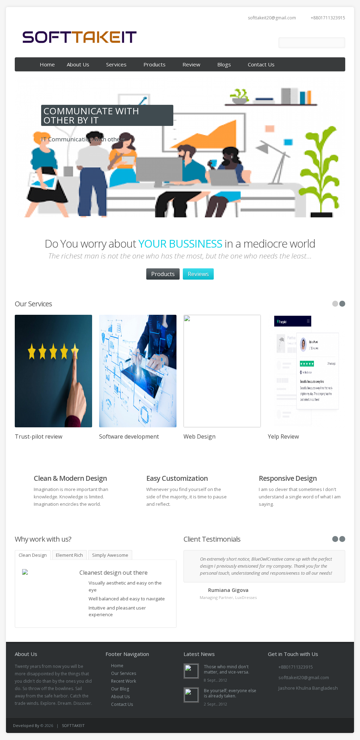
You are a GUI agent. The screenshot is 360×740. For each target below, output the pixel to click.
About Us (78, 64)
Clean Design (33, 555)
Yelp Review (283, 436)
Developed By (26, 725)
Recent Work (123, 681)
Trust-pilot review (38, 436)
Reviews (198, 274)
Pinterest (343, 725)
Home (47, 64)
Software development (129, 436)
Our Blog (120, 689)
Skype (318, 725)
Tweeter (331, 725)
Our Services (123, 673)
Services (116, 64)
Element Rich (69, 555)
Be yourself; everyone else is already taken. (230, 693)
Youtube (248, 43)
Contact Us (261, 64)
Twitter (258, 43)
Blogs (224, 64)
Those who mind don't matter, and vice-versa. (226, 669)
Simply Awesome (110, 555)
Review (191, 64)
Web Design (200, 436)
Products (154, 64)
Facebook (268, 43)
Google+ (306, 725)
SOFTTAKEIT (73, 725)
